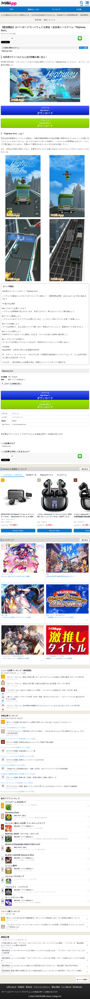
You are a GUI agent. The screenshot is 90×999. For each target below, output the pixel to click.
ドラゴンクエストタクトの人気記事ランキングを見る (18, 791)
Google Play (45, 123)
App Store (45, 111)
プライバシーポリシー (42, 987)
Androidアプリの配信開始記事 (67, 15)
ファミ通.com (66, 987)
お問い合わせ (11, 987)
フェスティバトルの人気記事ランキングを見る (16, 747)
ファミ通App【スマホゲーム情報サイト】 (15, 15)
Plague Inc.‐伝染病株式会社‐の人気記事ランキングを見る (18, 774)
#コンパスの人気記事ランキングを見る (13, 727)
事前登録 (38, 20)
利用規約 (21, 987)
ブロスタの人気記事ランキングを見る (13, 765)
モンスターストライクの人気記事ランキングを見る (17, 782)
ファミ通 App (9, 3)
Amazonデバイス (46, 475)
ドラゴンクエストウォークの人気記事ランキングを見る (19, 738)
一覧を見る (84, 469)
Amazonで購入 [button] (18, 530)
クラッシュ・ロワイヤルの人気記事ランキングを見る (18, 756)
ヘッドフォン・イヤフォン (12, 475)
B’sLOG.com (77, 987)
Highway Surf (6, 446)
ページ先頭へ (83, 979)
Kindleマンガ (31, 475)
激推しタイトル (49, 20)
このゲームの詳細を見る (12, 383)
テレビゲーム (62, 475)
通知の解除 (56, 987)
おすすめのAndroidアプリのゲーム (43, 15)
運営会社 (29, 987)
